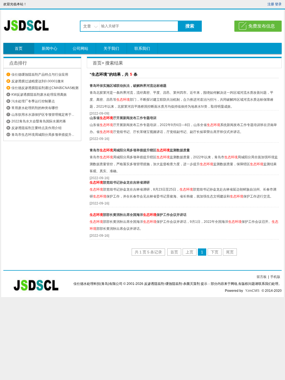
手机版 (275, 277)
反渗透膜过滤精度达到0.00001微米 (37, 81)
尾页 (230, 252)
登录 (278, 4)
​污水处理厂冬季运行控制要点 (33, 101)
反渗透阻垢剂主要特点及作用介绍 (36, 128)
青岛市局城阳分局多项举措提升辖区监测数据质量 (140, 150)
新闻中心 (49, 48)
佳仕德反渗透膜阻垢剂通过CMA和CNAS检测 (44, 88)
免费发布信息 (261, 26)
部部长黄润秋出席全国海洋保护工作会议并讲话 (138, 215)
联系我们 (142, 48)
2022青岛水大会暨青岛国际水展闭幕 (38, 121)
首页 (19, 48)
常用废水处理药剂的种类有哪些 (34, 108)
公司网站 (80, 48)
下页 (214, 252)
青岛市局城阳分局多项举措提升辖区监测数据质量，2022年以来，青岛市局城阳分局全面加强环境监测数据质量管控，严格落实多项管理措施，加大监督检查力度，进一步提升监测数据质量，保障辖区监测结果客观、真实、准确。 (184, 164)
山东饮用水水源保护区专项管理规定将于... (42, 115)
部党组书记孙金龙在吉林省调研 (120, 182)
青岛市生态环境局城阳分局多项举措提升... (42, 135)
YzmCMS (252, 291)
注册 (270, 4)
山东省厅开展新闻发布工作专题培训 (123, 118)
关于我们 (111, 48)
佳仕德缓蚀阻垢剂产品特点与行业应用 (39, 75)
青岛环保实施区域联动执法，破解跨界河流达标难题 (128, 86)
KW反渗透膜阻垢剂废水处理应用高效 (39, 95)
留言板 (262, 277)
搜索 (189, 26)
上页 (189, 252)
